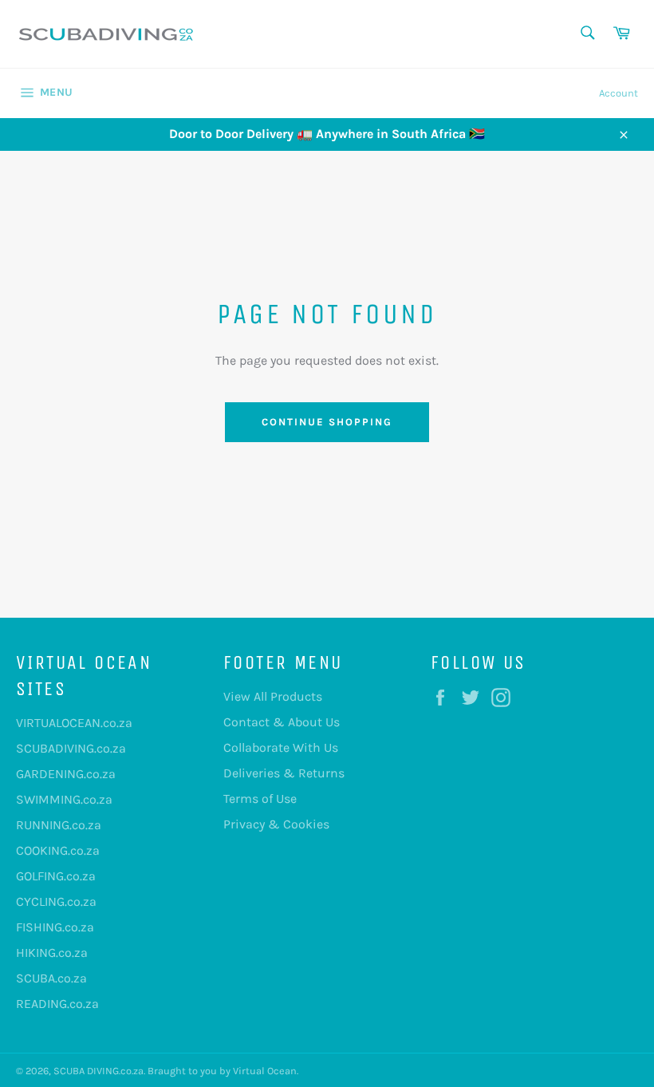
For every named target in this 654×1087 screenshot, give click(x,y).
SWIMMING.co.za (64, 799)
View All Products (272, 696)
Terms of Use (260, 798)
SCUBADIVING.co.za (71, 748)
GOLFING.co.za (56, 875)
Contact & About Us (281, 721)
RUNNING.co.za (58, 824)
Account (618, 93)
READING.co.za (57, 1003)
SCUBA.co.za (51, 978)
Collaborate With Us (280, 747)
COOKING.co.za (58, 850)
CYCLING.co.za (56, 901)
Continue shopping (327, 422)
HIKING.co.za (52, 952)
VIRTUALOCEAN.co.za (74, 722)
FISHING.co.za (55, 927)
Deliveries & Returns (284, 773)
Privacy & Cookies (276, 824)
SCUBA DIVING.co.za (98, 1071)
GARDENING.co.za (66, 773)
